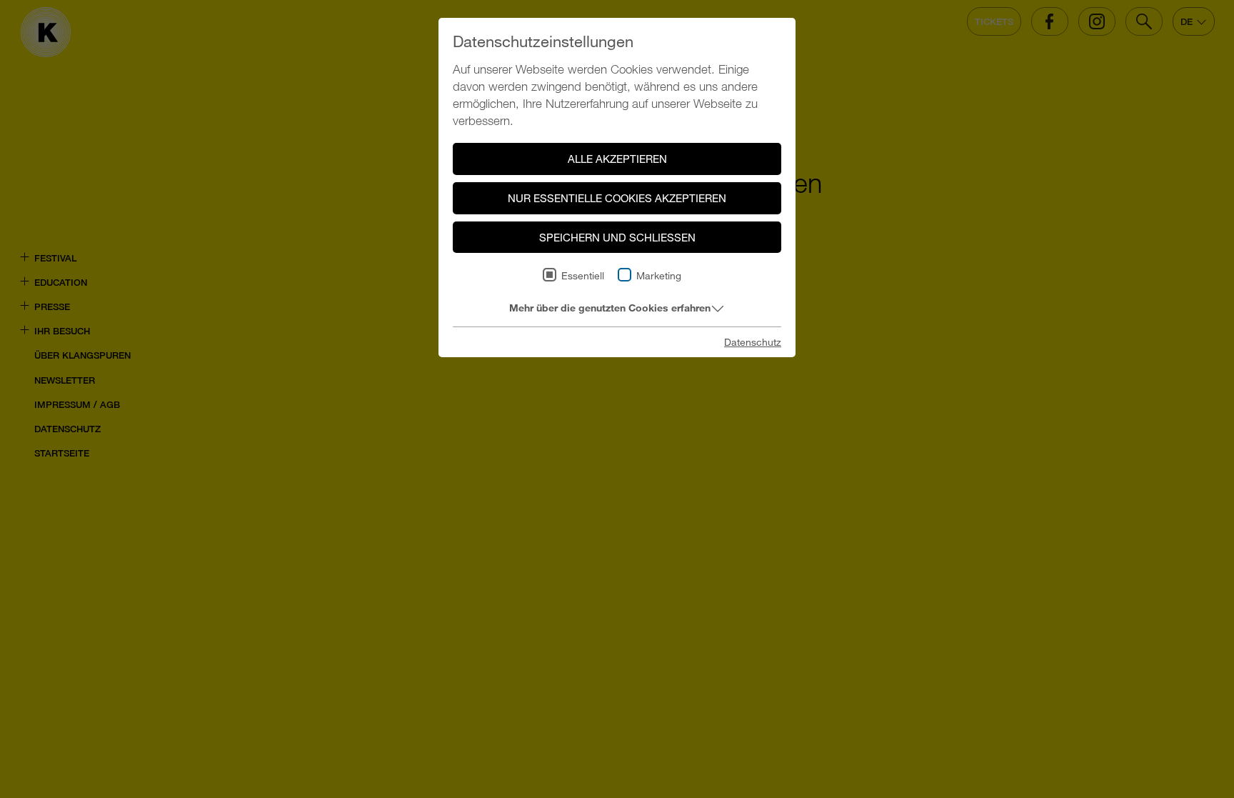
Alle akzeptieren (617, 158)
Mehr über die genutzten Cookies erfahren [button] (610, 307)
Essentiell (582, 275)
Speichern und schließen (617, 237)
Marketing (658, 275)
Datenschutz (752, 342)
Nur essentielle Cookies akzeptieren (617, 197)
